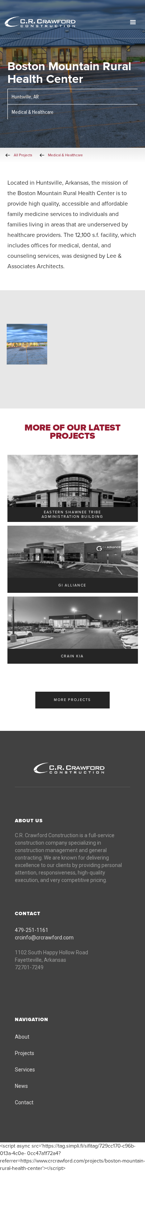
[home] (50, 22)
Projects (24, 1053)
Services (25, 1070)
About (22, 1037)
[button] (133, 22)
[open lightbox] (27, 344)
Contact (24, 1102)
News (21, 1086)
